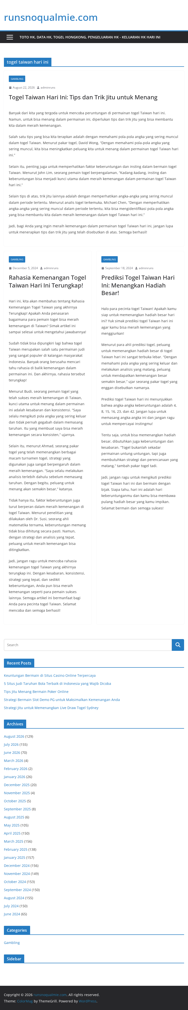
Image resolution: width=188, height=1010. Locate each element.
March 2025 (13, 841)
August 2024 (14, 897)
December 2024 (17, 865)
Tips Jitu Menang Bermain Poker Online (36, 691)
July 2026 (11, 744)
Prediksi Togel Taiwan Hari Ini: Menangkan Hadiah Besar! (138, 285)
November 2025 (17, 793)
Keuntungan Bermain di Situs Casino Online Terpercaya (50, 675)
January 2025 (14, 857)
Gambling (17, 78)
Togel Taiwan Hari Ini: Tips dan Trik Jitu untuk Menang (83, 97)
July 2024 (11, 906)
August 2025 (14, 817)
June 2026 (12, 752)
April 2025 (12, 833)
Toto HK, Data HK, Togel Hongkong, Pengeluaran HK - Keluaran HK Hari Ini (90, 37)
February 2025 (15, 849)
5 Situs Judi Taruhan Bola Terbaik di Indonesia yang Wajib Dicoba (57, 683)
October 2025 (15, 801)
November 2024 (17, 873)
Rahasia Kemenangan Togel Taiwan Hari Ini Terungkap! (47, 281)
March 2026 (13, 760)
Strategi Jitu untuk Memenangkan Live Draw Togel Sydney (51, 707)
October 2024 (15, 881)
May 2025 (12, 825)
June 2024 (12, 914)
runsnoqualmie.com (51, 17)
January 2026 (14, 776)
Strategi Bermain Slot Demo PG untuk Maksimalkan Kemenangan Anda (62, 699)
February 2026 (15, 768)
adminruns (48, 87)
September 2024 (17, 889)
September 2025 (17, 809)
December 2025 (17, 784)
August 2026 (14, 736)
